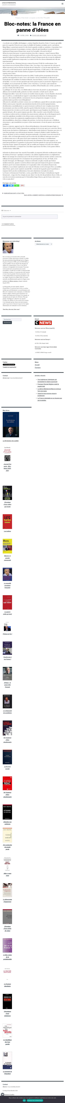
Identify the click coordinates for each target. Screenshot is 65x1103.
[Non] (63, 1099)
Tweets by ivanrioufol (9, 367)
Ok (24, 1100)
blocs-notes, (14, 281)
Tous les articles (39, 35)
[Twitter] (11, 185)
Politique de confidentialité (35, 1100)
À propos (38, 367)
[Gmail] (22, 185)
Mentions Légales (8, 1094)
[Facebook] (5, 185)
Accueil (37, 365)
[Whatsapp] (16, 185)
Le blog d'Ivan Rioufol (9, 3)
